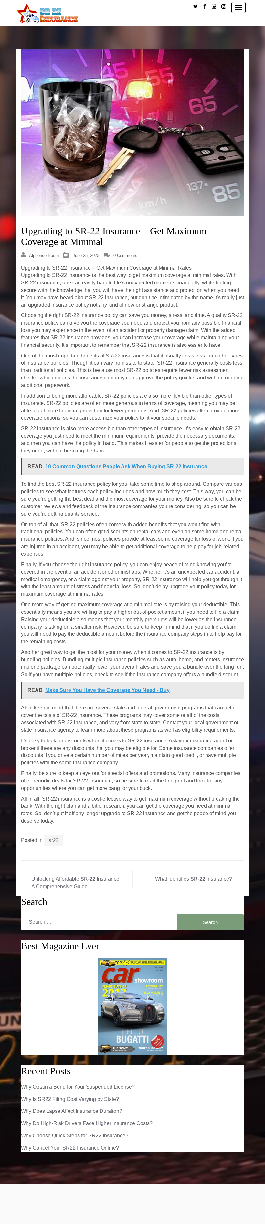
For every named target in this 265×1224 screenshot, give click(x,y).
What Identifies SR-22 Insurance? (193, 879)
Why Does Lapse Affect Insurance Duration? (71, 1111)
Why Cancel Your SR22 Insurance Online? (70, 1148)
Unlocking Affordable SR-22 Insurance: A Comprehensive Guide (76, 882)
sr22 (53, 840)
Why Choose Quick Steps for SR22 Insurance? (74, 1135)
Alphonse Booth (44, 255)
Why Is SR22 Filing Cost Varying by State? (70, 1099)
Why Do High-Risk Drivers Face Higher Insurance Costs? (87, 1123)
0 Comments (125, 255)
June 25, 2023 (86, 255)
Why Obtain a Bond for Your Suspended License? (78, 1087)
